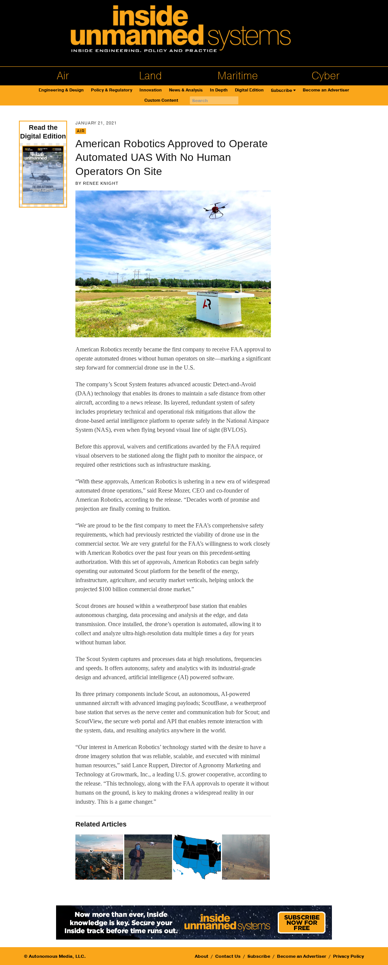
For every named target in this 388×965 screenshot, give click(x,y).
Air (63, 76)
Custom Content (161, 100)
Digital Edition (249, 90)
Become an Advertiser (326, 90)
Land (150, 76)
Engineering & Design (61, 90)
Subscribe (281, 90)
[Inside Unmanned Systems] (194, 30)
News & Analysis (186, 90)
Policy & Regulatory (111, 90)
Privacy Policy (348, 956)
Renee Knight (101, 183)
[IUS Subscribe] (194, 921)
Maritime (237, 76)
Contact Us (228, 956)
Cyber (325, 76)
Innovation (150, 90)
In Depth (219, 90)
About (201, 956)
